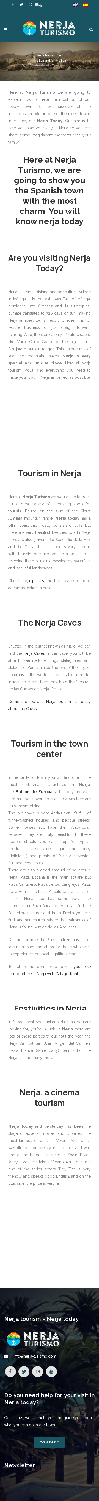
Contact (49, 1442)
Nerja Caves (34, 653)
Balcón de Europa (34, 792)
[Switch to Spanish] (85, 4)
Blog (38, 4)
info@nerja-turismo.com (34, 1356)
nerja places (32, 581)
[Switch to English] (75, 4)
